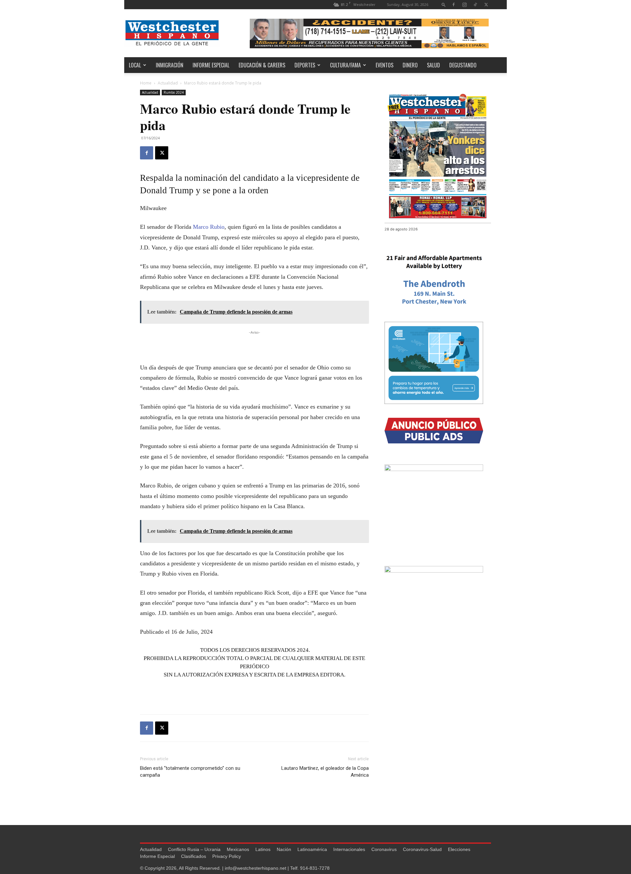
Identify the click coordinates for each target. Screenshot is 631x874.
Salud (433, 65)
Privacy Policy (226, 856)
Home (146, 83)
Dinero (410, 65)
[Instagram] (464, 4)
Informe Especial (211, 65)
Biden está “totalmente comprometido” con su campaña (190, 771)
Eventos (384, 65)
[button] (444, 4)
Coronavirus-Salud (422, 849)
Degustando (463, 65)
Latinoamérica (312, 849)
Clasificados (193, 856)
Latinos (262, 849)
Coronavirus (384, 849)
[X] (486, 4)
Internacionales (349, 849)
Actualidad (168, 83)
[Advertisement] (254, 346)
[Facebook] (453, 4)
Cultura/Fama (345, 65)
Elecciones (459, 849)
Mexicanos (238, 849)
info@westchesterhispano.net (255, 868)
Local (135, 65)
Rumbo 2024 (174, 92)
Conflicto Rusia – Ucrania (194, 849)
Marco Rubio (208, 227)
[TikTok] (475, 4)
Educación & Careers (262, 65)
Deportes (304, 65)
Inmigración (169, 65)
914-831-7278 (315, 868)
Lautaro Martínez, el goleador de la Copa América (325, 771)
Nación (284, 849)
